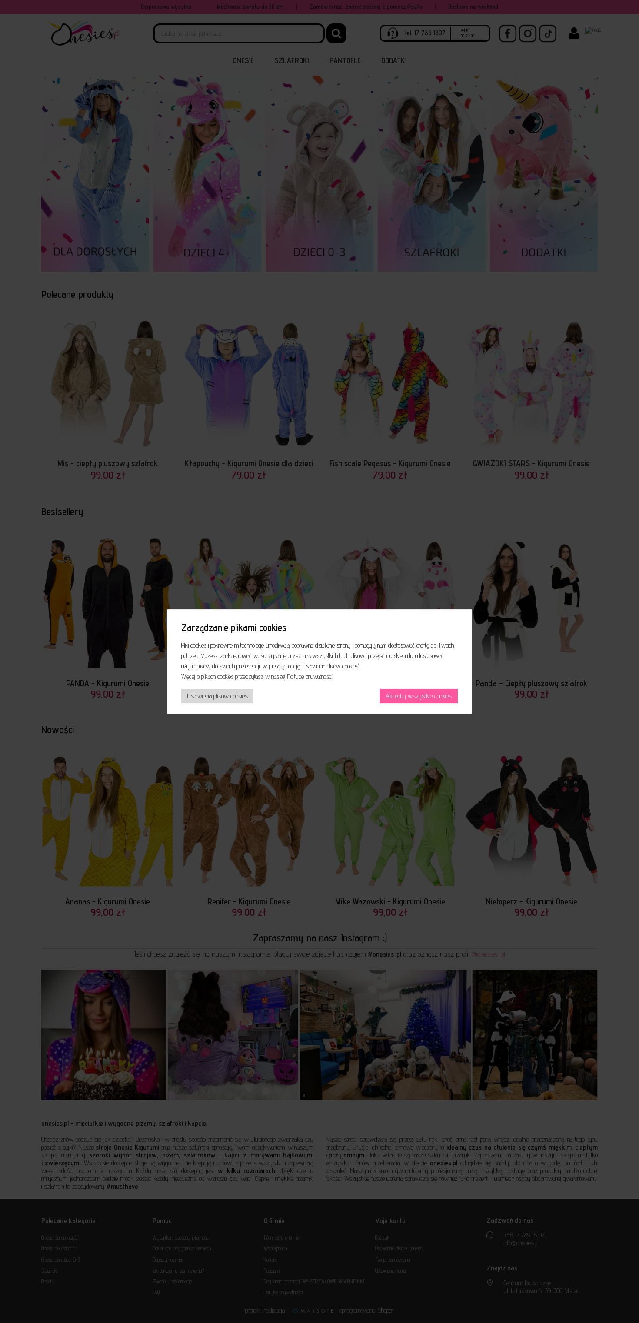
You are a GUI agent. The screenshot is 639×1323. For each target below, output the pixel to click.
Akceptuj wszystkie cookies (419, 696)
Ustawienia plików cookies (217, 696)
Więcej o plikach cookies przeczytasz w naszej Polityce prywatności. (257, 676)
